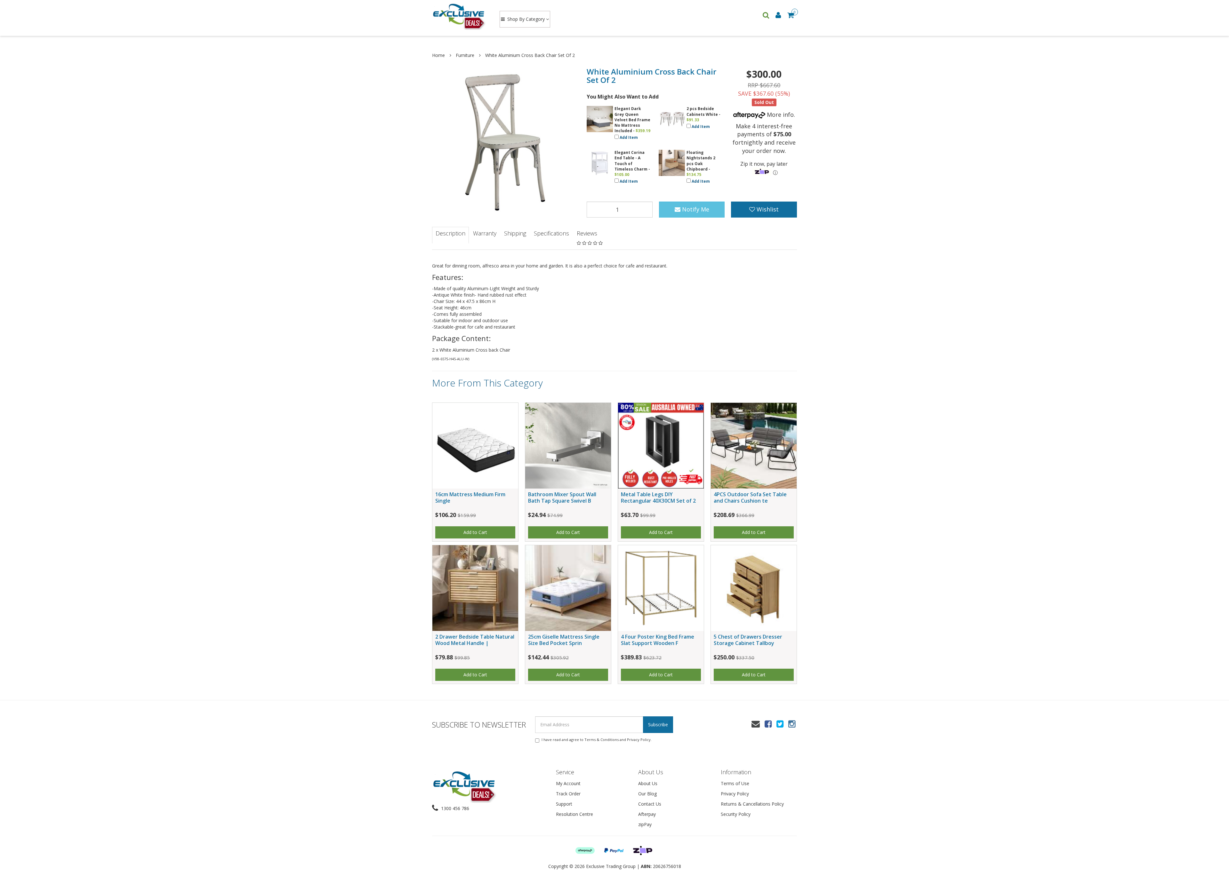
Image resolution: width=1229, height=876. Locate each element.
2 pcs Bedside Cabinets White (702, 111)
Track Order (568, 794)
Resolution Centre (574, 814)
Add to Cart (475, 532)
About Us (647, 783)
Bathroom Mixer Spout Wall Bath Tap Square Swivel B (562, 497)
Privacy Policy (639, 739)
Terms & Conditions (601, 739)
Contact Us (649, 804)
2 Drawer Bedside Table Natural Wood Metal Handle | (474, 639)
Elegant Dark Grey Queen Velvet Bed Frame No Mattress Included (632, 119)
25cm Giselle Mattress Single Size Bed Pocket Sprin (563, 639)
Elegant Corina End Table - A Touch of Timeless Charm (630, 160)
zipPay (645, 824)
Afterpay (647, 814)
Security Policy (736, 814)
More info (779, 114)
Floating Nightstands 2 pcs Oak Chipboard (701, 160)
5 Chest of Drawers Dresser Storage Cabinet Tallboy (748, 639)
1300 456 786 (454, 808)
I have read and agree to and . (597, 739)
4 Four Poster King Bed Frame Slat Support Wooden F (657, 639)
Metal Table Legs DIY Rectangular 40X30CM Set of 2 (658, 497)
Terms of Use (735, 783)
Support (564, 804)
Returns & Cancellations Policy (752, 804)
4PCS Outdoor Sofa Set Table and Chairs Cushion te (750, 497)
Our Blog (647, 794)
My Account (568, 783)
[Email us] (755, 723)
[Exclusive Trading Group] (459, 16)
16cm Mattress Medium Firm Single (470, 497)
